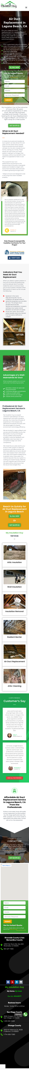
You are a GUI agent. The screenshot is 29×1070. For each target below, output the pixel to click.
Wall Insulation (14, 587)
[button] (26, 7)
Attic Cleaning (14, 686)
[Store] (21, 982)
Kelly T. (15, 735)
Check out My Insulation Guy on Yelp (14, 1066)
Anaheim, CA (17, 769)
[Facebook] (8, 982)
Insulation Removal (14, 611)
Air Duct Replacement (14, 661)
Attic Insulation (14, 562)
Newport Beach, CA (17, 736)
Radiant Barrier (14, 637)
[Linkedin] (17, 982)
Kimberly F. (17, 767)
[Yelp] (12, 982)
